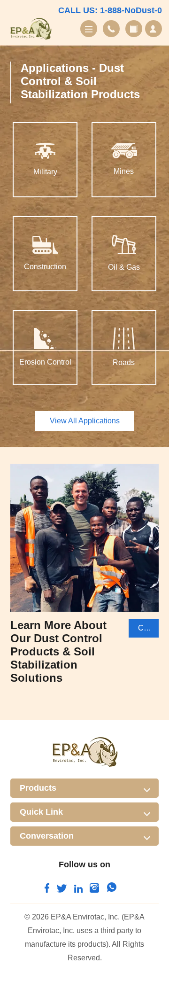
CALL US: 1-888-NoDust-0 (110, 10)
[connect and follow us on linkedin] (78, 890)
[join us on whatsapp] (111, 890)
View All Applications (85, 421)
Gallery (133, 28)
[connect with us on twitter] (61, 890)
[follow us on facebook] (47, 890)
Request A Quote (153, 28)
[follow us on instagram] (94, 890)
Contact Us (111, 28)
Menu (88, 28)
